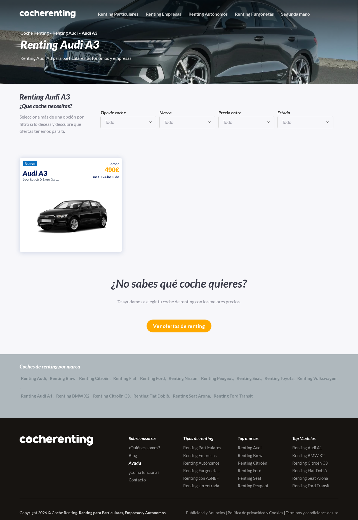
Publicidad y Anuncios (205, 512)
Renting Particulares (118, 13)
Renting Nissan (183, 378)
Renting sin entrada (201, 485)
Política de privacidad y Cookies (255, 512)
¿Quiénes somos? (144, 447)
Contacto (137, 479)
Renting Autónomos (208, 13)
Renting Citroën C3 (111, 395)
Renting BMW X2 (73, 395)
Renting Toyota (279, 378)
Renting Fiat (124, 378)
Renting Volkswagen (316, 378)
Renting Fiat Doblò (151, 395)
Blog (133, 455)
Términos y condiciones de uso (312, 512)
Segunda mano (295, 13)
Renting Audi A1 (37, 395)
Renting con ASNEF (201, 478)
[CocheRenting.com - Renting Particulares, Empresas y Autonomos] (48, 14)
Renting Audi (65, 33)
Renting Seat (249, 378)
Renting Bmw (63, 378)
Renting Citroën (94, 378)
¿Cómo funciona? (144, 472)
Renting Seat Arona (191, 395)
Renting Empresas (163, 13)
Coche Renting (34, 33)
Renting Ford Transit (233, 395)
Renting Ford (152, 378)
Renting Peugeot (217, 378)
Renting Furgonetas (254, 13)
